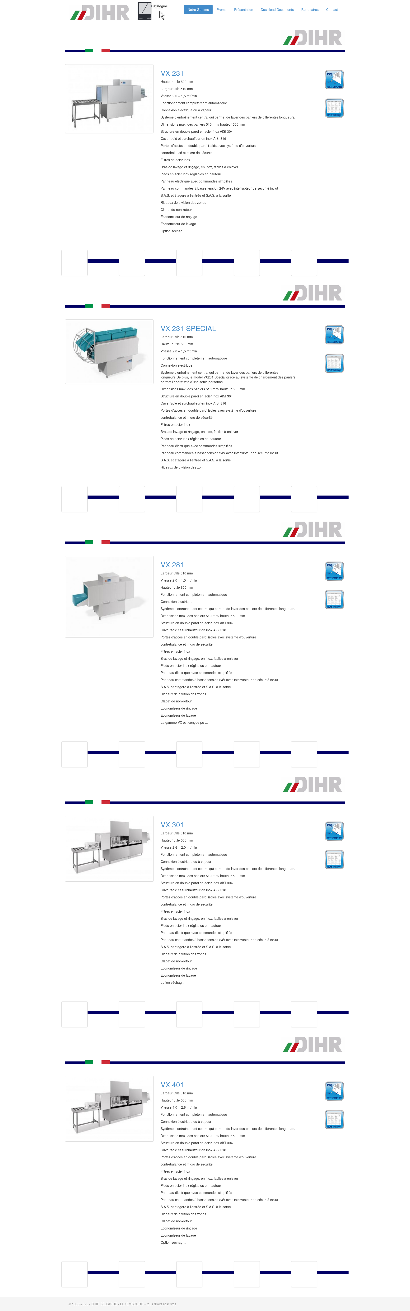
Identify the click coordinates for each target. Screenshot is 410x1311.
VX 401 (172, 1084)
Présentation (243, 9)
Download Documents (277, 9)
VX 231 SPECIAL (188, 328)
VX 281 (172, 564)
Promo (222, 9)
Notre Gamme (198, 9)
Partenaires (310, 9)
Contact (332, 9)
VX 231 (172, 73)
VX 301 (172, 824)
